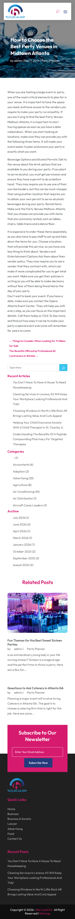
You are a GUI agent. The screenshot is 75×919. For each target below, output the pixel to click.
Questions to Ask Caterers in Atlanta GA (35, 688)
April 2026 (20, 531)
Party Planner (51, 60)
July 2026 (19, 517)
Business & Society (19, 819)
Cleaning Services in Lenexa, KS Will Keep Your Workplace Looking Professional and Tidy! (40, 399)
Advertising (20, 478)
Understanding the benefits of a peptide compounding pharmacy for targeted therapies (40, 439)
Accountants (21, 464)
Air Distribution (23, 498)
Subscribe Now (38, 763)
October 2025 (22, 551)
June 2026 (20, 524)
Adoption (19, 471)
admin (18, 60)
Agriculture (20, 485)
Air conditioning (23, 491)
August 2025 (21, 565)
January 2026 (22, 544)
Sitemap (44, 913)
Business (13, 814)
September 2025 (24, 558)
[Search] (63, 367)
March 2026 (21, 538)
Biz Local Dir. (44, 910)
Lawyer (12, 823)
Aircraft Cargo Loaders (28, 505)
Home (11, 809)
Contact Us (14, 838)
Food (10, 833)
